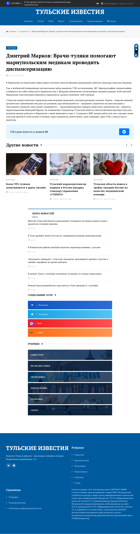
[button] (126, 145)
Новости (28, 21)
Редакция (13, 497)
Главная (12, 31)
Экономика (80, 466)
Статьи (40, 21)
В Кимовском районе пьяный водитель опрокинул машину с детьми (50, 3)
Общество (79, 455)
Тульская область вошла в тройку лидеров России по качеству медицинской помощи (80, 189)
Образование (81, 472)
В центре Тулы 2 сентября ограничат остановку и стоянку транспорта (64, 273)
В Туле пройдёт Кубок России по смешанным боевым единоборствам (64, 235)
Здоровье (23, 31)
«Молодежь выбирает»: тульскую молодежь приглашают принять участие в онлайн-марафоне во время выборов (68, 261)
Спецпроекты (76, 21)
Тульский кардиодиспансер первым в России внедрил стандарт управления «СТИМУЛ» (37, 189)
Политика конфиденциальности (25, 508)
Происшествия (81, 460)
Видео (61, 21)
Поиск (112, 21)
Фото (51, 21)
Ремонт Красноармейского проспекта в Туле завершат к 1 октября (63, 285)
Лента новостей (43, 213)
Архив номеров (95, 21)
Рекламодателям (17, 503)
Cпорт (77, 483)
